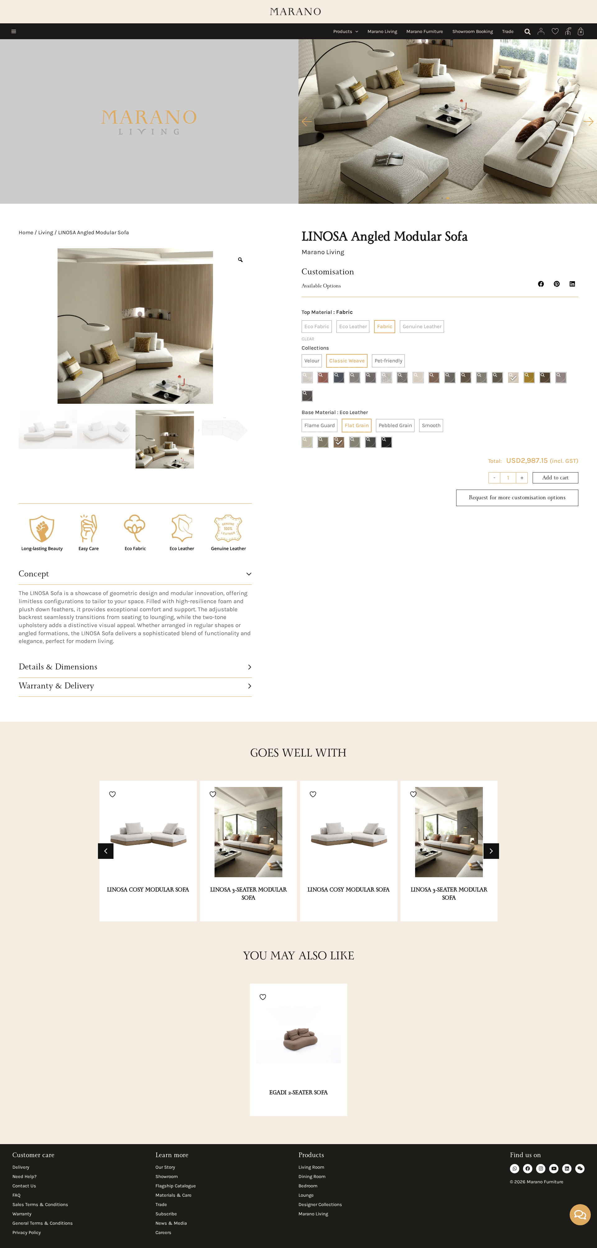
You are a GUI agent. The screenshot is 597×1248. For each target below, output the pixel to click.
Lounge (306, 1195)
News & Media (171, 1223)
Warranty (21, 1214)
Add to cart (555, 478)
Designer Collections (320, 1204)
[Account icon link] (541, 31)
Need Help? (24, 1176)
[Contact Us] (568, 31)
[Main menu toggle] (13, 31)
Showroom (166, 1176)
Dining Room (312, 1176)
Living (45, 232)
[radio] (317, 326)
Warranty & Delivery (56, 687)
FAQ (16, 1195)
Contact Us (24, 1186)
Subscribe (166, 1214)
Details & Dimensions (58, 668)
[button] (355, 31)
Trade (161, 1204)
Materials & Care (173, 1195)
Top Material (317, 312)
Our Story (165, 1167)
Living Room (311, 1167)
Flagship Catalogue (175, 1186)
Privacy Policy (26, 1232)
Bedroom (307, 1186)
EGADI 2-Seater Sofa (298, 1093)
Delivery (20, 1167)
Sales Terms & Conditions (40, 1204)
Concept (34, 575)
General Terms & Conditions (42, 1223)
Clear (308, 339)
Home (26, 232)
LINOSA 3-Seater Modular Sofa (248, 895)
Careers (163, 1232)
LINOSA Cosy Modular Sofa (148, 891)
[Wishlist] (555, 31)
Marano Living (313, 1214)
